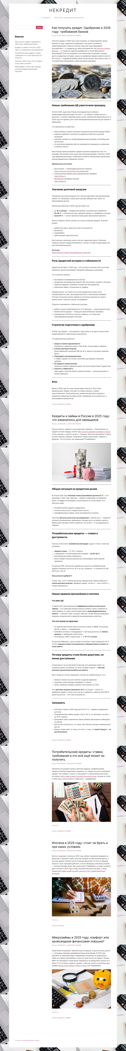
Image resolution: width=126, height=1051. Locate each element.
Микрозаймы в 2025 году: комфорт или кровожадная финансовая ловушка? (28, 69)
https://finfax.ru (60, 176)
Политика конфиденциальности (69, 17)
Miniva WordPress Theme (31, 1040)
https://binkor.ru (60, 181)
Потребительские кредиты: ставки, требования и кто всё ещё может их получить (78, 755)
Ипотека (61, 925)
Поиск (39, 27)
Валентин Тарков (74, 35)
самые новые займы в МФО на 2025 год (73, 966)
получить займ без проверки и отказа (95, 432)
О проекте (46, 17)
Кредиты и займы (64, 404)
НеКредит (63, 10)
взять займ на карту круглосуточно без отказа (78, 776)
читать (54, 825)
